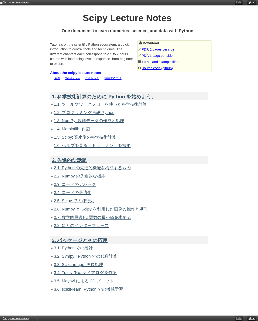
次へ (252, 2)
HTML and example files (160, 62)
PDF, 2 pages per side (158, 49)
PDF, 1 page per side (157, 55)
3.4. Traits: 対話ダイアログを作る (85, 272)
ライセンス (92, 78)
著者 (57, 78)
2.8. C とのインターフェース (81, 225)
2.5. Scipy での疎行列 (74, 200)
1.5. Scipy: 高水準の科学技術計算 (85, 137)
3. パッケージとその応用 (80, 240)
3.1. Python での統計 (73, 248)
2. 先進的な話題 (69, 160)
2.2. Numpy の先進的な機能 (79, 176)
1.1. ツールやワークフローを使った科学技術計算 (100, 104)
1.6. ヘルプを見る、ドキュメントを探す (92, 145)
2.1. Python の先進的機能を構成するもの (92, 167)
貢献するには (112, 78)
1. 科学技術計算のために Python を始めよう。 (104, 96)
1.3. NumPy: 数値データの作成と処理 (89, 120)
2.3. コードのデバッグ (75, 184)
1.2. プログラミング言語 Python (84, 112)
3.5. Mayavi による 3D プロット (84, 281)
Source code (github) (157, 68)
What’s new (72, 78)
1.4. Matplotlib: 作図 (72, 129)
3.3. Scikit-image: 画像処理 (78, 264)
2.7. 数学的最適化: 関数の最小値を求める (92, 217)
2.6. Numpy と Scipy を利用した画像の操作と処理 (101, 209)
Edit (239, 2)
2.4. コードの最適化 (72, 192)
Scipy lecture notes (16, 2)
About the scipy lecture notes (75, 73)
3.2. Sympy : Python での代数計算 (85, 256)
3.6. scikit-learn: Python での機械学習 (88, 289)
